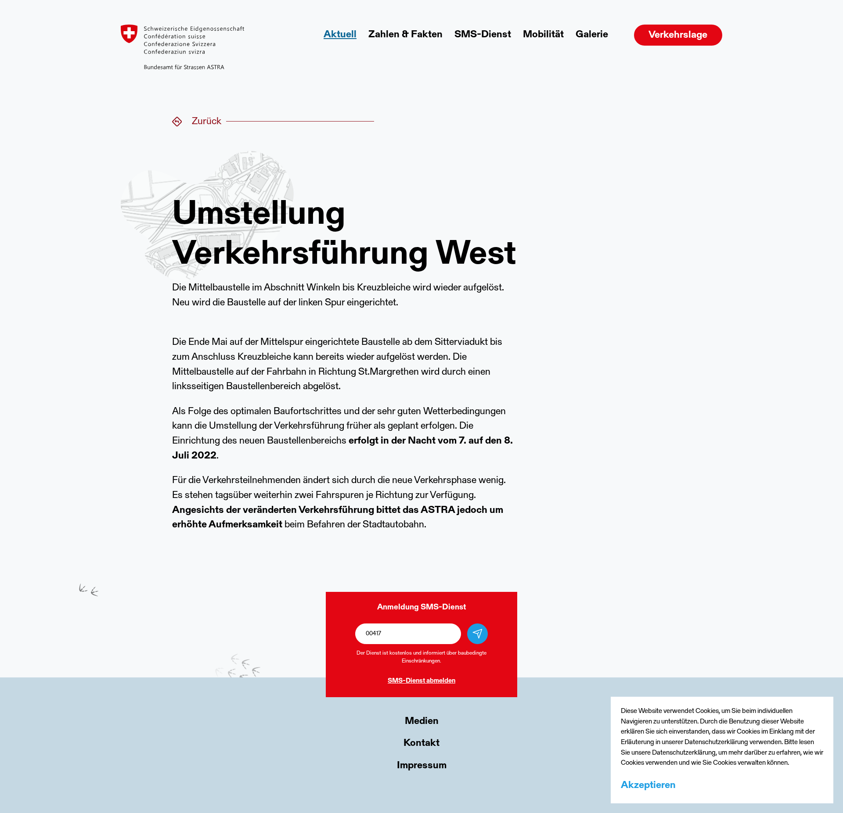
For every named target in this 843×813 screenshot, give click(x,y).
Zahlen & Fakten (405, 35)
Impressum (422, 766)
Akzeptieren (648, 786)
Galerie (592, 35)
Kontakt (421, 743)
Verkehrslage (677, 35)
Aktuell (340, 35)
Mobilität (543, 35)
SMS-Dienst (482, 35)
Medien (422, 721)
